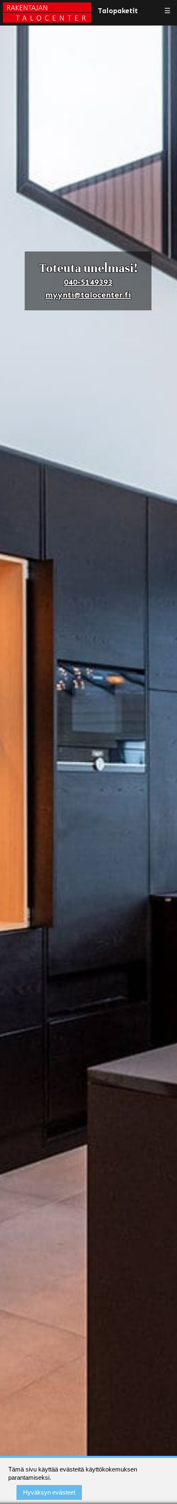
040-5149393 (88, 282)
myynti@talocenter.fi (88, 295)
